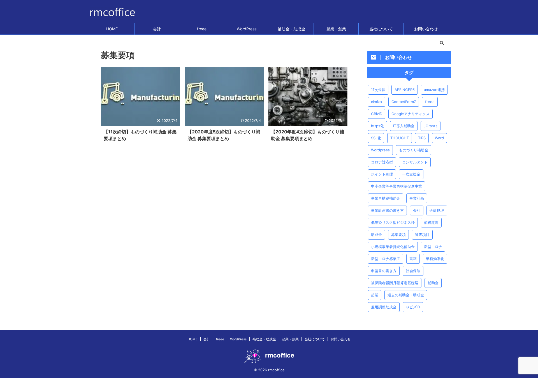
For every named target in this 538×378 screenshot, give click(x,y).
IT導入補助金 (403, 126)
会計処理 (437, 210)
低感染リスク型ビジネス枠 (393, 222)
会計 (157, 28)
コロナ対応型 (382, 162)
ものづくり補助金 (413, 150)
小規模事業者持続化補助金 (393, 246)
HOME (112, 28)
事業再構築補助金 (385, 198)
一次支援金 (411, 174)
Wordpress (380, 150)
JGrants (430, 126)
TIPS (422, 138)
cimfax (376, 101)
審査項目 (422, 234)
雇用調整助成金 (383, 307)
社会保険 (413, 270)
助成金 (376, 234)
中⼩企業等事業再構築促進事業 (396, 186)
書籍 (413, 258)
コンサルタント (415, 162)
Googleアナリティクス (410, 113)
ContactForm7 (403, 101)
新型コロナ (433, 246)
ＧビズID (413, 307)
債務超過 (431, 222)
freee (202, 28)
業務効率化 (435, 258)
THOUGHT (399, 138)
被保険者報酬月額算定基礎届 (394, 283)
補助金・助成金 (291, 28)
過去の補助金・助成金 (406, 295)
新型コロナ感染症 (385, 258)
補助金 (433, 283)
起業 (374, 295)
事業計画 (416, 198)
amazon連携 (434, 89)
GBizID (376, 113)
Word (439, 138)
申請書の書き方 (383, 270)
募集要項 (398, 234)
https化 (377, 126)
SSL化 (376, 138)
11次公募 (378, 89)
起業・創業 (336, 28)
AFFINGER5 (405, 89)
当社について (381, 28)
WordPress (246, 28)
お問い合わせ (426, 28)
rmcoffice (279, 355)
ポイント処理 (382, 174)
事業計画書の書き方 (387, 210)
